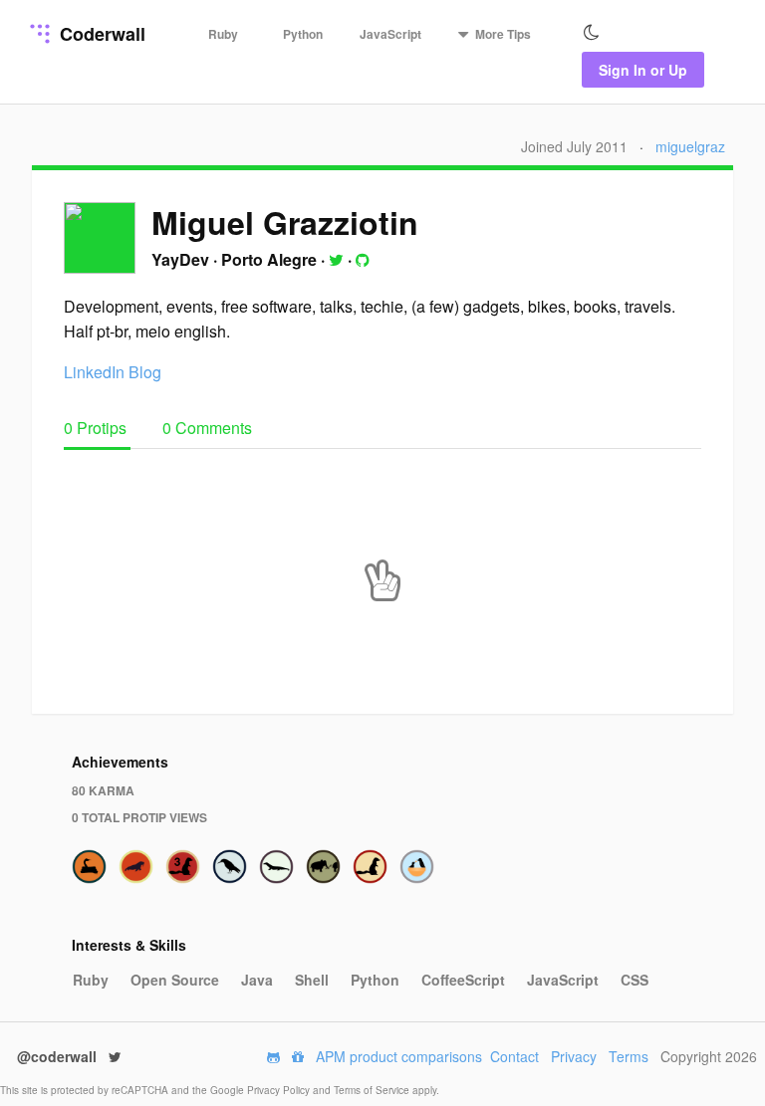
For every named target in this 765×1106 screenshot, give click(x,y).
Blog (144, 371)
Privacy (574, 1056)
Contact (514, 1056)
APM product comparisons (399, 1056)
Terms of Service (373, 1090)
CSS (634, 980)
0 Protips (97, 427)
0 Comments (207, 427)
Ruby (223, 34)
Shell (312, 980)
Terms (628, 1056)
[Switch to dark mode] (592, 33)
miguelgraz (690, 146)
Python (303, 34)
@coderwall (59, 1056)
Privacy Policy (280, 1090)
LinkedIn (94, 371)
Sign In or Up (643, 70)
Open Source (174, 980)
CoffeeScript (463, 980)
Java (257, 980)
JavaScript (390, 34)
